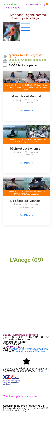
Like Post (33, 100)
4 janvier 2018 (13, 139)
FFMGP (42, 371)
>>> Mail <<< (11, 4)
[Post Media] (26, 78)
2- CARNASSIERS (32, 87)
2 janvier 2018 (13, 192)
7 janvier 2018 (10, 85)
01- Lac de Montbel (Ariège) (30, 85)
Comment (28, 102)
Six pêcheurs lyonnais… (26, 201)
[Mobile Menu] (32, 27)
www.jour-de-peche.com (30, 351)
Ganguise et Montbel (26, 96)
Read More (25, 111)
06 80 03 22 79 (12, 7)
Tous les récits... (32, 142)
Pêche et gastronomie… (26, 148)
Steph (18, 100)
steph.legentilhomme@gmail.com (29, 349)
